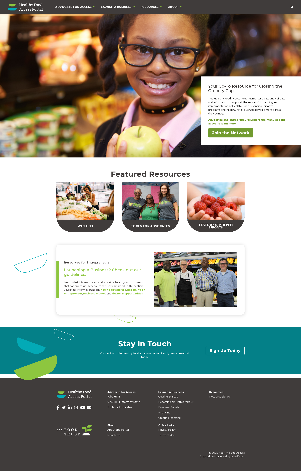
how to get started (113, 289)
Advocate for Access (73, 6)
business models (94, 293)
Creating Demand (169, 417)
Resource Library (219, 396)
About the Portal (118, 429)
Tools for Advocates (119, 407)
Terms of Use (166, 435)
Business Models (168, 407)
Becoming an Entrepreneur (175, 401)
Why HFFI (113, 396)
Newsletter (114, 435)
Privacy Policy (167, 429)
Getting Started (168, 396)
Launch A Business (116, 6)
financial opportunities (127, 293)
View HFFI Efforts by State (123, 401)
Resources (150, 6)
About (173, 6)
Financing (164, 412)
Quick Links (166, 425)
